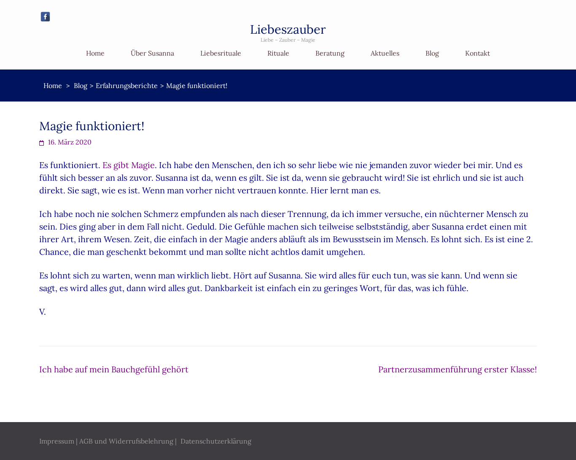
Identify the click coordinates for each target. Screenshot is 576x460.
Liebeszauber (288, 29)
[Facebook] (45, 16)
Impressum (56, 441)
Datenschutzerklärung (215, 441)
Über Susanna (152, 53)
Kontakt (477, 53)
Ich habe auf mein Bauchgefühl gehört (113, 369)
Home (95, 53)
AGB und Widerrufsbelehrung (126, 441)
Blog (432, 53)
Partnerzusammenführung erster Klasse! (457, 369)
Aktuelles (385, 53)
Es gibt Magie (128, 165)
